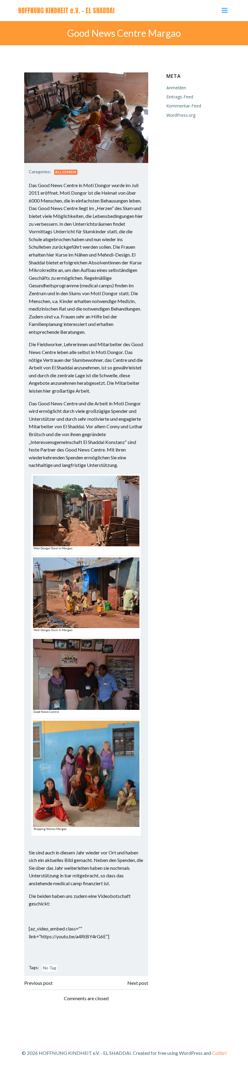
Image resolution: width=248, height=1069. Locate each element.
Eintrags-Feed (179, 97)
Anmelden (176, 88)
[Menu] (225, 10)
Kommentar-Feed (183, 106)
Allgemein (66, 172)
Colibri (219, 1053)
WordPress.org (180, 115)
